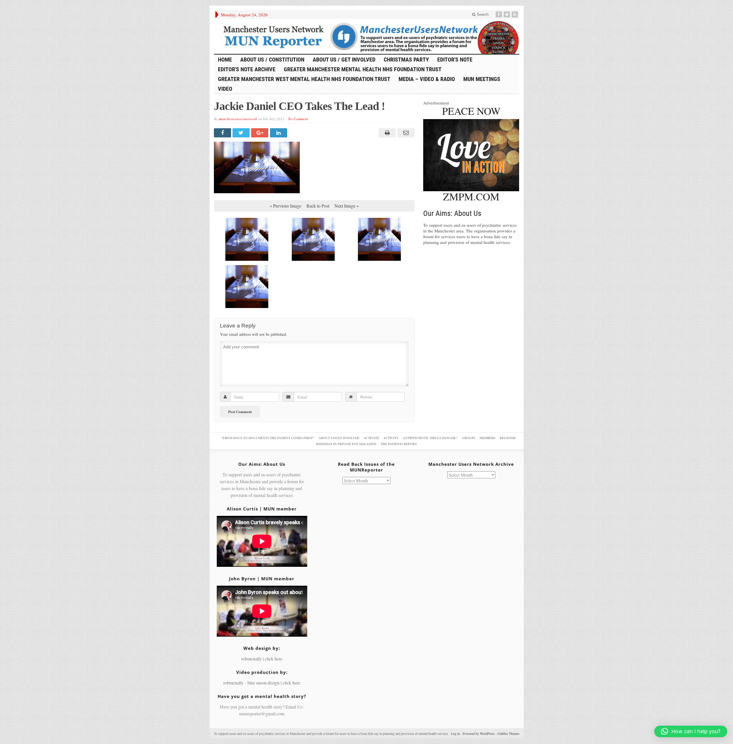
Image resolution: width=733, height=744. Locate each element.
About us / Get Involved (344, 59)
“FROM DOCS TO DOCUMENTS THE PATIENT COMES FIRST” (267, 438)
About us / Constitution (272, 59)
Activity (391, 438)
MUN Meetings (481, 79)
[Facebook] (499, 14)
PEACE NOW (471, 111)
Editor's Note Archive (246, 69)
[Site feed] (515, 14)
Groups (468, 438)
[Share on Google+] (260, 132)
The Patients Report (399, 444)
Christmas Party (406, 59)
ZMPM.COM (471, 196)
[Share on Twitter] (241, 132)
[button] (690, 731)
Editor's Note (454, 59)
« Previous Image (285, 206)
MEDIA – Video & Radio (427, 79)
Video (225, 88)
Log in (455, 733)
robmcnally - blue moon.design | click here (261, 683)
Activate (371, 438)
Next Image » (346, 206)
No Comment (298, 118)
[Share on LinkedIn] (279, 132)
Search (482, 14)
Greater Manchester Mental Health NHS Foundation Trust (363, 69)
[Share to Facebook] (223, 132)
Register (508, 438)
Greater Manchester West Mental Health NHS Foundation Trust (304, 79)
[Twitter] (507, 14)
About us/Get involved (339, 438)
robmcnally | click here (261, 659)
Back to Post (317, 206)
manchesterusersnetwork (238, 118)
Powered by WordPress (479, 733)
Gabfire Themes (508, 733)
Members (487, 438)
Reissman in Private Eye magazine (346, 444)
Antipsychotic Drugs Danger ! (430, 438)
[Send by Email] (405, 132)
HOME (225, 59)
